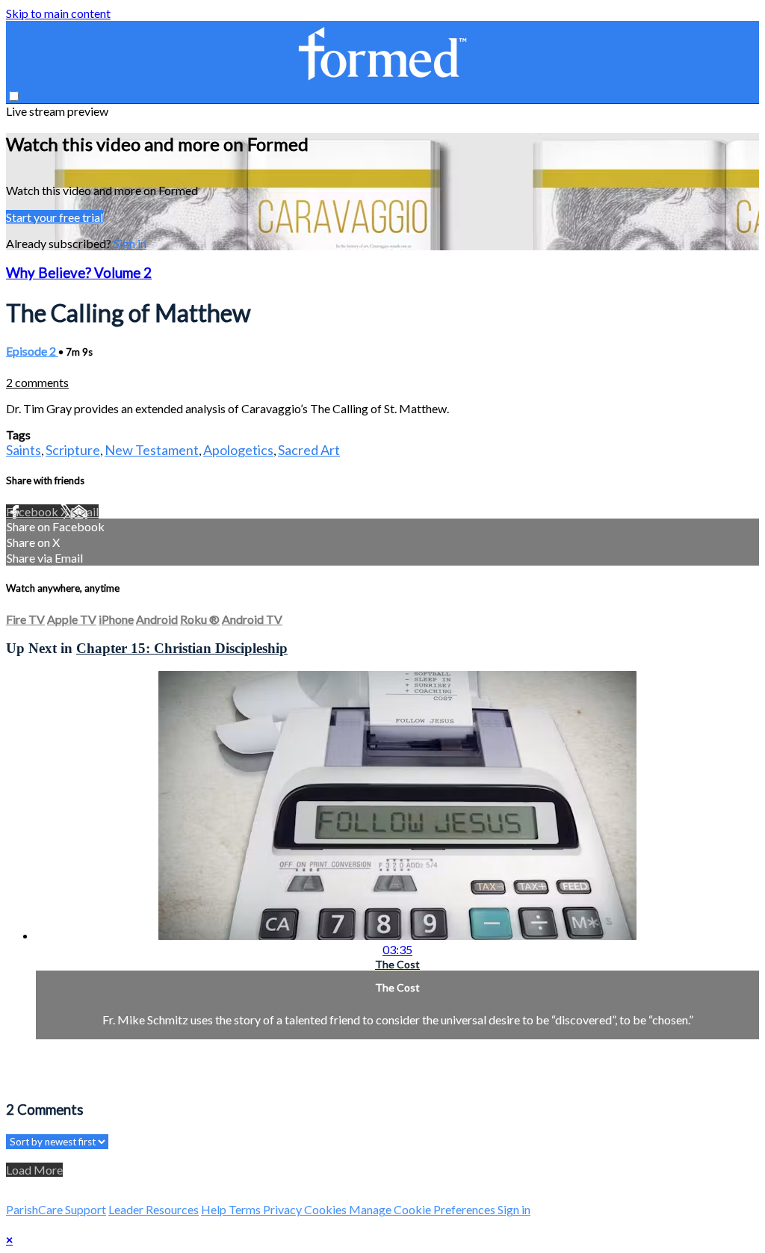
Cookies (326, 1209)
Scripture (73, 450)
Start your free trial (54, 217)
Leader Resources (153, 1209)
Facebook (33, 511)
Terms (246, 1209)
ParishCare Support (56, 1209)
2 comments (37, 382)
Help (215, 1209)
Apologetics (238, 450)
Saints (23, 450)
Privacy (283, 1209)
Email (84, 511)
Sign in (130, 243)
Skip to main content (58, 13)
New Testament (152, 450)
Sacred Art (309, 450)
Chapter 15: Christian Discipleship (182, 648)
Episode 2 (32, 351)
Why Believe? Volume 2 (79, 272)
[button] (14, 96)
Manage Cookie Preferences (423, 1209)
